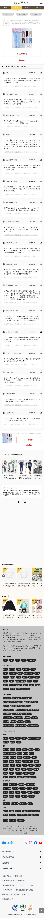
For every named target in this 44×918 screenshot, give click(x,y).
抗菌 (19, 742)
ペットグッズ (20, 820)
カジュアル (36, 792)
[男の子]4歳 (13, 706)
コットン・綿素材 (30, 784)
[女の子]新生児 (6, 713)
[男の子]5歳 (20, 706)
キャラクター (35, 815)
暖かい (31, 749)
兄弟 (25, 811)
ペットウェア (12, 820)
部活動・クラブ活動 (20, 681)
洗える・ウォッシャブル (34, 738)
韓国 (24, 769)
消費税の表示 (18, 876)
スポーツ (29, 681)
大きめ (19, 757)
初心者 (11, 811)
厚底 (5, 773)
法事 (31, 685)
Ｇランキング (10, 826)
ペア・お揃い (12, 777)
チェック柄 (22, 788)
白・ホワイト (6, 803)
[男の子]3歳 (6, 706)
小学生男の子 (20, 815)
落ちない (19, 753)
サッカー (35, 681)
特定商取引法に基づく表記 (24, 890)
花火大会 (20, 673)
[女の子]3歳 (6, 721)
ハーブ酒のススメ (32, 831)
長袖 (31, 765)
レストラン (12, 669)
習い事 (31, 677)
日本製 (17, 769)
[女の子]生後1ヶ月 (16, 713)
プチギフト (18, 811)
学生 (28, 815)
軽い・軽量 (18, 761)
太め (34, 757)
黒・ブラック (14, 803)
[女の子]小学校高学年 (33, 725)
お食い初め (6, 689)
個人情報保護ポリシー (9, 885)
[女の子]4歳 (13, 721)
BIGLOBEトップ (7, 899)
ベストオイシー (20, 828)
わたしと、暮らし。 (8, 828)
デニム (5, 784)
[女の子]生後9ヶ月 (18, 717)
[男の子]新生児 (6, 698)
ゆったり (5, 761)
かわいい (24, 792)
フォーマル (31, 796)
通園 (5, 681)
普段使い (17, 796)
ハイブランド (18, 773)
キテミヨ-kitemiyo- (8, 487)
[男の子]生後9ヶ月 (18, 702)
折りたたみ (6, 765)
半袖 (25, 765)
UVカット (5, 738)
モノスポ (28, 828)
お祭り (33, 669)
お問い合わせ (6, 876)
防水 (18, 738)
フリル (35, 788)
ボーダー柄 (15, 788)
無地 (18, 792)
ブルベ (11, 773)
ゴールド (30, 803)
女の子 (37, 811)
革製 (11, 792)
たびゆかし (22, 831)
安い (26, 773)
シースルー (21, 784)
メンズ (5, 7)
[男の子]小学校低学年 (8, 709)
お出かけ (5, 669)
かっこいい (24, 796)
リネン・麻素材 (7, 788)
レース (29, 788)
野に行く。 (36, 828)
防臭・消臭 (6, 742)
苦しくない (6, 749)
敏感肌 (30, 769)
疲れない (25, 749)
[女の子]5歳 (20, 721)
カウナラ (7, 831)
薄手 (19, 765)
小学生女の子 (12, 815)
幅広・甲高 (37, 765)
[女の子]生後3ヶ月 (27, 713)
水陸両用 (12, 742)
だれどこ (18, 826)
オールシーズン (32, 660)
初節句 (12, 689)
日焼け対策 (13, 757)
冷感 (12, 738)
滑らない (12, 749)
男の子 (5, 815)
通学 (37, 677)
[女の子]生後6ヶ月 (7, 717)
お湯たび (32, 826)
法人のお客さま (8, 857)
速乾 (24, 738)
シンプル (30, 792)
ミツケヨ (14, 831)
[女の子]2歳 (34, 717)
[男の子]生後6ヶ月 (7, 702)
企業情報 (5, 862)
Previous (3, 466)
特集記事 (36, 14)
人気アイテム (22, 14)
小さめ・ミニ (27, 757)
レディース (27, 7)
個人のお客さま (8, 851)
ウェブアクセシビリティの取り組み (13, 881)
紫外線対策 (6, 757)
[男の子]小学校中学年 (20, 709)
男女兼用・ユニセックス (30, 777)
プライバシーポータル (26, 885)
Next (40, 466)
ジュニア (5, 811)
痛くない (31, 753)
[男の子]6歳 (28, 706)
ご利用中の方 (7, 868)
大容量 (11, 761)
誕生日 (37, 673)
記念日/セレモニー (28, 673)
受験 (19, 677)
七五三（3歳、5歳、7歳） (22, 689)
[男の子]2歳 (34, 702)
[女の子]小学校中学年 (20, 725)
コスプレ (5, 820)
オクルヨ (25, 826)
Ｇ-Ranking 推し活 (22, 833)
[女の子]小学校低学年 (8, 725)
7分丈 (11, 769)
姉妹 (31, 811)
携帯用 (36, 761)
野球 (5, 685)
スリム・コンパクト (28, 761)
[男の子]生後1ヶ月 (16, 698)
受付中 (8, 14)
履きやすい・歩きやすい (9, 753)
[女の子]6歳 (28, 721)
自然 (5, 796)
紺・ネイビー (23, 803)
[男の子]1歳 (27, 702)
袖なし (5, 769)
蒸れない (18, 749)
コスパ (5, 777)
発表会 (25, 677)
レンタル (36, 769)
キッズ (16, 7)
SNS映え (20, 777)
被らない (25, 753)
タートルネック (13, 784)
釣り (25, 685)
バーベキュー (26, 669)
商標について (26, 894)
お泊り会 (12, 677)
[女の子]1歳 (27, 717)
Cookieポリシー (7, 890)
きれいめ (11, 796)
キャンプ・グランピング (15, 685)
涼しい (37, 749)
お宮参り (38, 685)
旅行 (19, 669)
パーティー (6, 677)
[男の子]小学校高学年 (33, 709)
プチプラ (32, 773)
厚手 (12, 765)
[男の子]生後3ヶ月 (27, 698)
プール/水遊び (12, 673)
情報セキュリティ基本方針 (11, 894)
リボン (5, 792)
